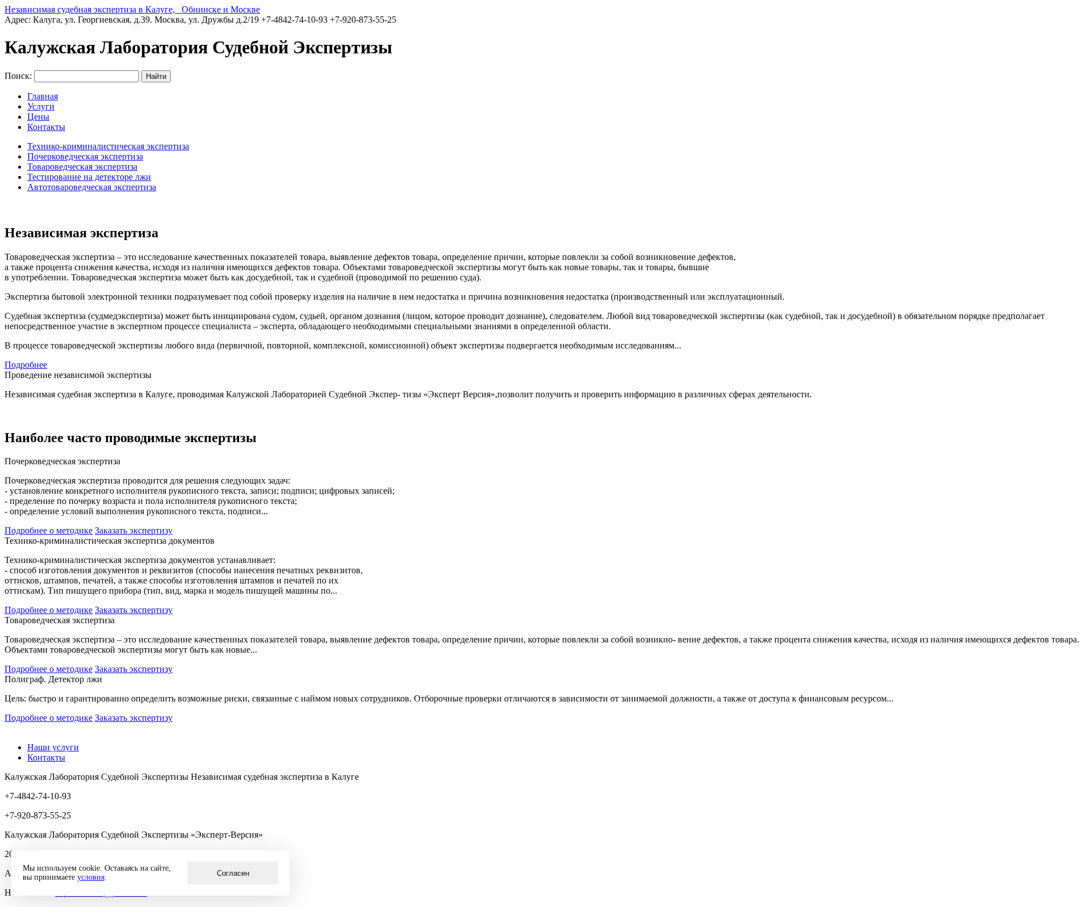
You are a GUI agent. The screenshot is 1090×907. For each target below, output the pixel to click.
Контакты (46, 127)
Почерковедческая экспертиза (85, 156)
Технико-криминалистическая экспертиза (108, 146)
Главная (42, 96)
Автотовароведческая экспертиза (91, 187)
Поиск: (18, 76)
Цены (38, 116)
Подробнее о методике (49, 530)
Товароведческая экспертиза (82, 166)
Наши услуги (53, 747)
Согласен (233, 873)
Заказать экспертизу (134, 530)
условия (90, 877)
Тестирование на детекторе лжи (89, 177)
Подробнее (26, 364)
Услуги (40, 106)
